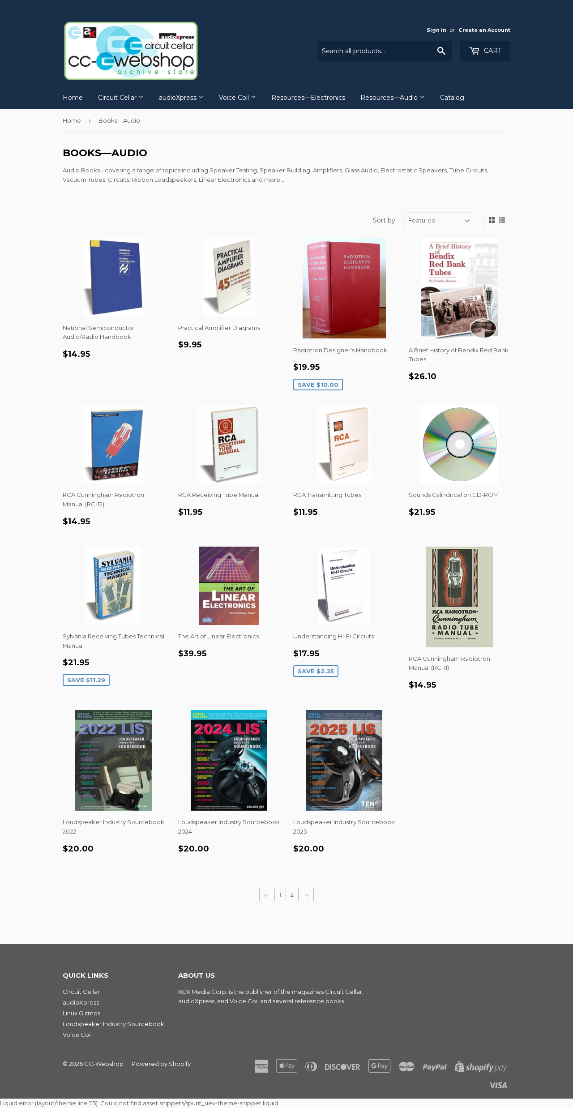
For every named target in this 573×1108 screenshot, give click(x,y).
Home (73, 98)
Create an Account (484, 30)
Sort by (384, 220)
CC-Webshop (104, 1063)
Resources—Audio (389, 98)
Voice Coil (235, 98)
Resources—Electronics (308, 98)
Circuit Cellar (118, 98)
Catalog (452, 98)
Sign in (436, 30)
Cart (491, 51)
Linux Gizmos (81, 1013)
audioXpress (178, 98)
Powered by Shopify (161, 1063)
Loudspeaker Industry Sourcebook (113, 1023)
